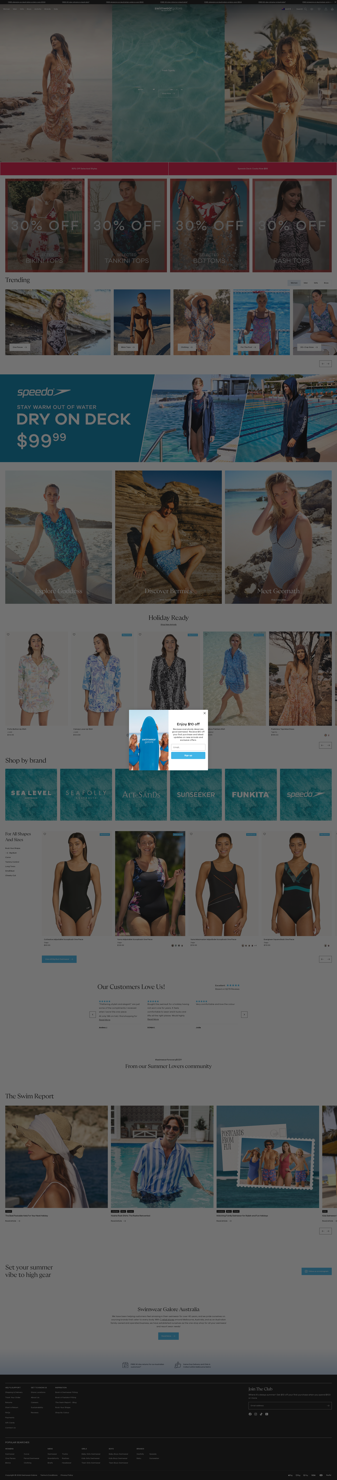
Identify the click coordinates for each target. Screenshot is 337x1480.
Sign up (188, 755)
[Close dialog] (204, 713)
